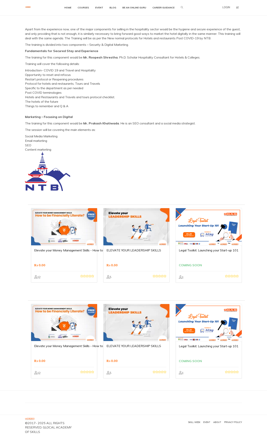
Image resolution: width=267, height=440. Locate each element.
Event (206, 422)
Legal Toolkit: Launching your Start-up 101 (208, 250)
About (217, 422)
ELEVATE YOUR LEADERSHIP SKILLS (134, 250)
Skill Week (194, 422)
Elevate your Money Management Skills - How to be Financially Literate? (85, 250)
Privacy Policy (233, 422)
